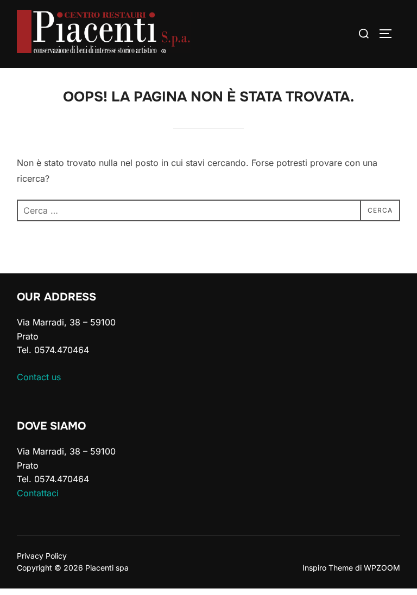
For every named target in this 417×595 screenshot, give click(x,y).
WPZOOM (382, 567)
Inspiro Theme (327, 567)
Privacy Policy (42, 555)
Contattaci (38, 493)
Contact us (39, 377)
